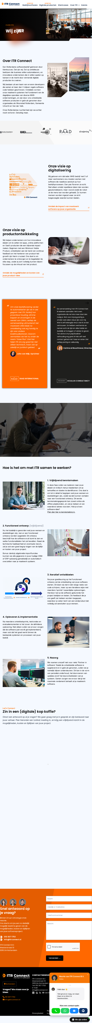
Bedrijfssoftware (30, 4)
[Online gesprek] (83, 1010)
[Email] (74, 1010)
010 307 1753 (10, 936)
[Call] (56, 1010)
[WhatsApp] (65, 1010)
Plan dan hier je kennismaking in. (61, 512)
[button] (88, 974)
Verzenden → (55, 958)
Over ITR (74, 5)
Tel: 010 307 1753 (39, 985)
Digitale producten (47, 4)
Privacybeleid (37, 1013)
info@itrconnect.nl (12, 939)
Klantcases (63, 5)
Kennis (84, 5)
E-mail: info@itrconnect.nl (39, 989)
